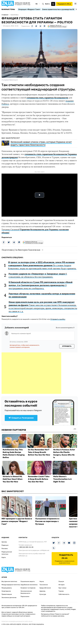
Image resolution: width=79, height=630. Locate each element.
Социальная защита (28, 581)
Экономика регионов (9, 597)
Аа (53, 4)
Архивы (4, 542)
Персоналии (25, 596)
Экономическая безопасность (26, 592)
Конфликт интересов (28, 588)
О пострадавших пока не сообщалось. (40, 285)
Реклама (5, 548)
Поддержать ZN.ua (64, 4)
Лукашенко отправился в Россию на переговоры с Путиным (47, 521)
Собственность (64, 594)
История (61, 585)
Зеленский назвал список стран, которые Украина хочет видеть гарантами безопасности (41, 143)
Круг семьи (62, 588)
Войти (47, 4)
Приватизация (7, 594)
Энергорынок (6, 591)
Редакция (5, 545)
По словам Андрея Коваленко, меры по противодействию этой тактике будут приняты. (42, 265)
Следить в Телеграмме (23, 418)
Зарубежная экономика (29, 585)
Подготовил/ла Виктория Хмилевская (21, 249)
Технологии (44, 585)
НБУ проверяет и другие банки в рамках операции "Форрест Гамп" (17, 521)
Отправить (66, 346)
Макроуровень (7, 588)
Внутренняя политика (9, 581)
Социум (61, 581)
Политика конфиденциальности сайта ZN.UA (17, 621)
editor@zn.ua (23, 556)
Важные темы (8, 9)
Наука (42, 581)
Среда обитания (45, 588)
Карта (4, 557)
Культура (43, 594)
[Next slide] (75, 9)
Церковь (42, 591)
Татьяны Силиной (11, 229)
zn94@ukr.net (44, 550)
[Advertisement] (31, 373)
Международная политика (11, 585)
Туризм (61, 591)
